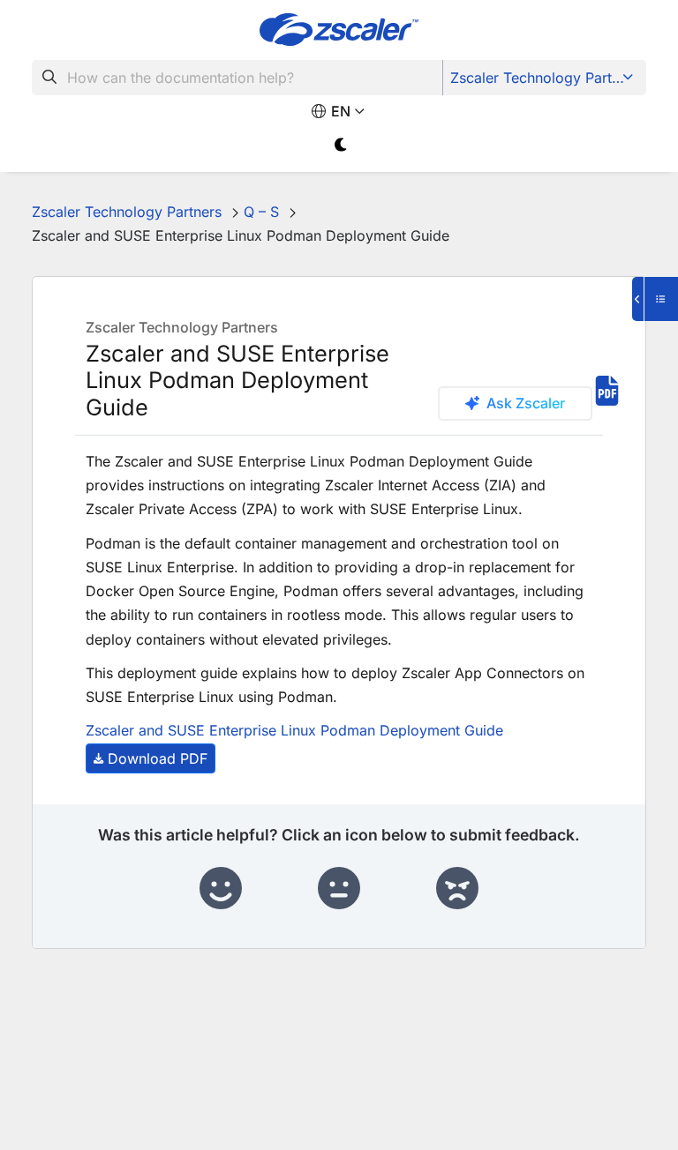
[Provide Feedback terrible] (457, 889)
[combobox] (237, 77)
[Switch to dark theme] (341, 145)
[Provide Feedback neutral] (339, 889)
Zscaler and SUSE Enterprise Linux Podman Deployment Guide (294, 730)
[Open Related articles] (655, 299)
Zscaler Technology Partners (545, 77)
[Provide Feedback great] (221, 889)
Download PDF (157, 758)
